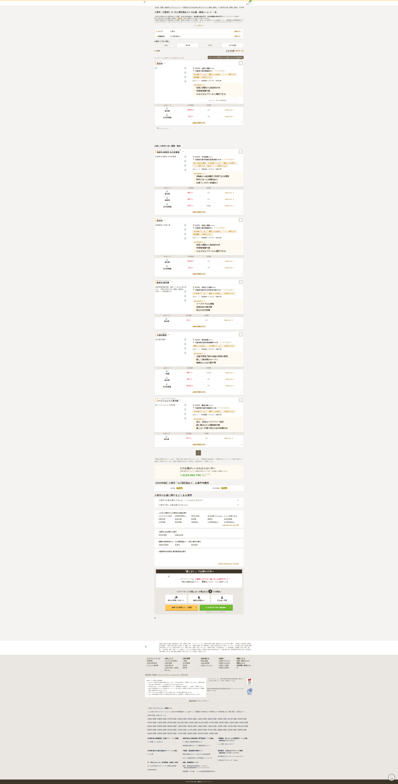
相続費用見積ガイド (196, 742)
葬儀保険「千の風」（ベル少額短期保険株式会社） (199, 771)
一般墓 (185, 660)
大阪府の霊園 (212, 726)
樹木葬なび (204, 711)
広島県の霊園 (181, 730)
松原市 (177, 545)
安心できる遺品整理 (203, 754)
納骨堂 (210, 519)
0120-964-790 (191, 475)
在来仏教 (178, 519)
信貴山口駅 (179, 535)
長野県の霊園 (243, 722)
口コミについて (175, 674)
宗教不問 (162, 519)
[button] (218, 100)
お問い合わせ (184, 674)
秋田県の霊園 (191, 719)
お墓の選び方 (169, 665)
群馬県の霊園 (242, 719)
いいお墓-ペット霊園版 (192, 711)
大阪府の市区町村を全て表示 (227, 563)
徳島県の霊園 (202, 730)
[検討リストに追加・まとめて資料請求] (241, 63)
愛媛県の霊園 (222, 730)
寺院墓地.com (222, 711)
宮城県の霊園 (181, 719)
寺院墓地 (194, 522)
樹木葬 (188, 45)
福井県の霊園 (223, 722)
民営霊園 (178, 522)
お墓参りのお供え (224, 663)
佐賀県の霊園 (151, 733)
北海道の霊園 (151, 719)
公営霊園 (162, 522)
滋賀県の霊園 (191, 726)
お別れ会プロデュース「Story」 (228, 760)
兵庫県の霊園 (222, 726)
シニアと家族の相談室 (169, 766)
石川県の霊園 (213, 722)
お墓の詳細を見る (199, 123)
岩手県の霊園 (171, 719)
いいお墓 (150, 711)
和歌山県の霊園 (243, 726)
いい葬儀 (150, 742)
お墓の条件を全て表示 (229, 525)
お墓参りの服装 (224, 665)
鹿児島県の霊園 (203, 733)
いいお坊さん (158, 742)
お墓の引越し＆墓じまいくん (156, 715)
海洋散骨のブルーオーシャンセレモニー (231, 756)
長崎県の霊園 (161, 733)
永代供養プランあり (215, 516)
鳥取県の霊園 (151, 730)
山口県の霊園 (191, 730)
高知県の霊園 (232, 730)
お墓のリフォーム (206, 665)
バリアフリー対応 (165, 516)
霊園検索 (150, 660)
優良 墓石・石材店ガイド (237, 711)
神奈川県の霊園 (182, 722)
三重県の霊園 (181, 726)
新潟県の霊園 (193, 722)
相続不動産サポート (189, 754)
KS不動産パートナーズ (204, 758)
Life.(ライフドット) (160, 711)
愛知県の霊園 (171, 726)
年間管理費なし (181, 516)
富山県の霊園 (203, 722)
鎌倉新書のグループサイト (199, 701)
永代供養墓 (232, 45)
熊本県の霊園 (171, 733)
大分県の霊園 (181, 733)
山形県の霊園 (202, 719)
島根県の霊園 (161, 730)
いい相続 (185, 742)
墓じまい (167, 670)
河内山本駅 (163, 535)
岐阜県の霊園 (151, 726)
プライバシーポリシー (164, 674)
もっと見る (198, 25)
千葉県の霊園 (161, 722)
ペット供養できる (230, 516)
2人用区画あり (229, 522)
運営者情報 (148, 674)
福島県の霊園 (212, 719)
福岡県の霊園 (242, 730)
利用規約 (154, 674)
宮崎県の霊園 (191, 733)
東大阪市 (194, 545)
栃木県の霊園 (232, 719)
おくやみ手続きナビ (153, 766)
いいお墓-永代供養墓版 (175, 711)
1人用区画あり (213, 522)
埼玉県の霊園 (151, 722)
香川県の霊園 (212, 730)
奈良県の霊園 (232, 726)
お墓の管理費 (205, 663)
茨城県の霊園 (222, 719)
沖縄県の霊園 (213, 733)
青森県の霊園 (161, 719)
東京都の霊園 (171, 722)
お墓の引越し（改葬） (172, 667)
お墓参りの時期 (224, 667)
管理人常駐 (195, 516)
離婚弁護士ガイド (204, 745)
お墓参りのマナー (224, 660)
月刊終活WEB (151, 770)
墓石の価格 (204, 660)
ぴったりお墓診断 (152, 665)
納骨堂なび (213, 711)
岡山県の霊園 (171, 730)
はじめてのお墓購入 (171, 660)
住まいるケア (229, 744)
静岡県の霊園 (161, 726)
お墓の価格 (168, 663)
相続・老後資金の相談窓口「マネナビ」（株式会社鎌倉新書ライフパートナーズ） (196, 766)
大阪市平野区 (164, 545)
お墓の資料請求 (152, 663)
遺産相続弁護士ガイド (190, 745)
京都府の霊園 (202, 726)
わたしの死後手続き (189, 758)
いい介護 (221, 744)
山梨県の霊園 (233, 722)
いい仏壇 (150, 754)
